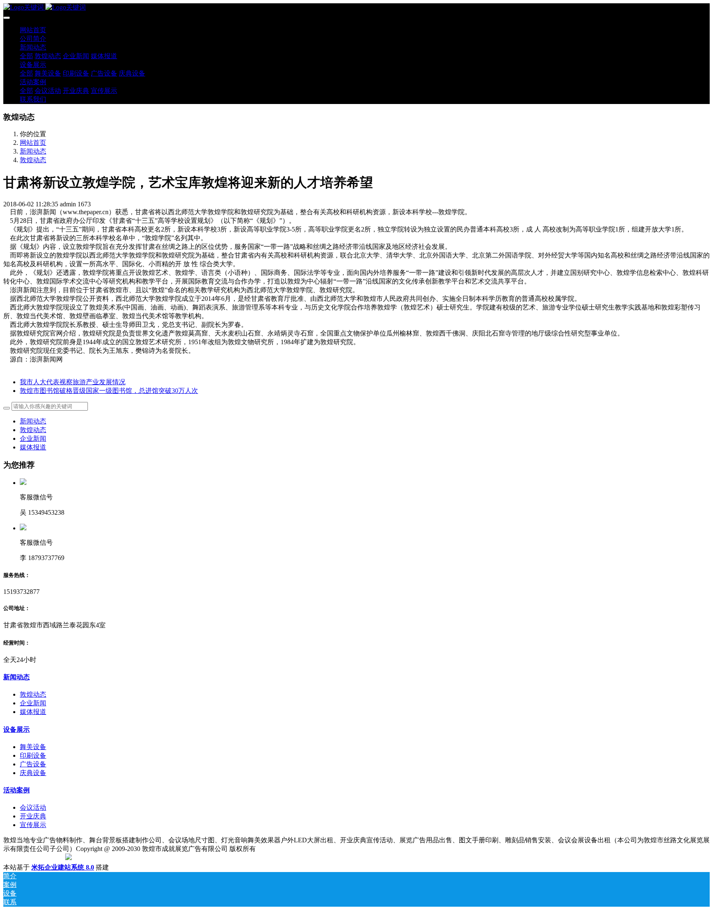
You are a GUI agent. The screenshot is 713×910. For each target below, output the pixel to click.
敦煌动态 (33, 159)
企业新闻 (33, 438)
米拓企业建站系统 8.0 (62, 867)
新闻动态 (33, 151)
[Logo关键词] (356, 7)
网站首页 (33, 29)
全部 (26, 55)
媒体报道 (33, 447)
